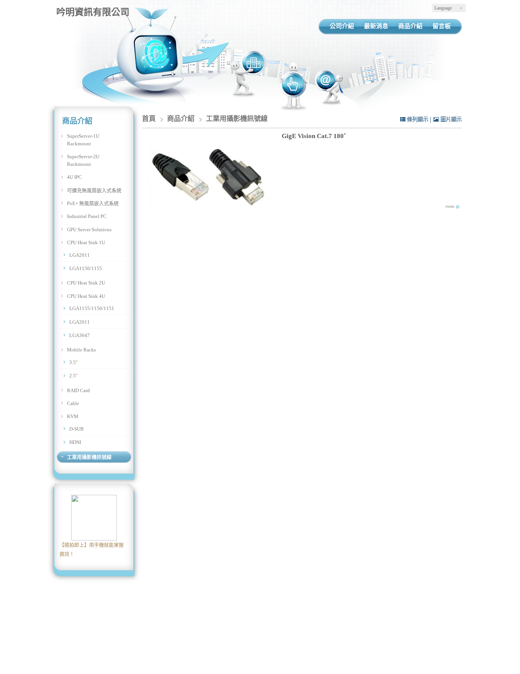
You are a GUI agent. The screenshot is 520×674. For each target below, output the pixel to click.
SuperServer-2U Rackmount (83, 160)
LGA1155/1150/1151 (91, 308)
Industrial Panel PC (87, 216)
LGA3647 (79, 335)
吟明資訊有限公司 (92, 12)
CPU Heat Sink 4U (86, 296)
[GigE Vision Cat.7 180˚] (209, 171)
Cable (73, 403)
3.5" (73, 362)
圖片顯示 (450, 119)
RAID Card (78, 390)
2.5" (73, 375)
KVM (72, 416)
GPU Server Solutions (89, 229)
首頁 (149, 118)
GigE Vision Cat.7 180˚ (314, 136)
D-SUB (76, 429)
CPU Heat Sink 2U (86, 283)
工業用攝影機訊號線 (89, 457)
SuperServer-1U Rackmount (83, 139)
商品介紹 (181, 118)
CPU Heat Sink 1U (86, 242)
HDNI (75, 442)
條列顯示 (417, 119)
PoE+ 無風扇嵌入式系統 (93, 203)
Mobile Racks (81, 350)
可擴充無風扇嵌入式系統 (94, 190)
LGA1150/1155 (85, 268)
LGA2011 (79, 255)
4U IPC (74, 177)
